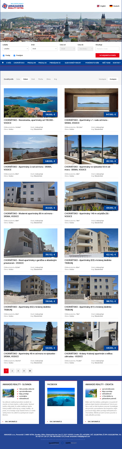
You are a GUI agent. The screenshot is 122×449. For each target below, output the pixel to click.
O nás (8, 63)
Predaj (8, 55)
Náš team (106, 63)
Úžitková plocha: (9, 127)
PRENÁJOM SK (55, 63)
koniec (30, 370)
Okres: (6, 129)
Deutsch (116, 6)
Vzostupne (102, 79)
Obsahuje (99, 45)
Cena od (63, 45)
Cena (18, 79)
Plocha (40, 79)
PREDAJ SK (42, 63)
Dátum (25, 79)
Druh (33, 79)
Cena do (80, 45)
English (103, 6)
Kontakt (117, 63)
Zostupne (113, 79)
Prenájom (19, 55)
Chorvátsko (19, 63)
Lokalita (5, 45)
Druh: (32, 127)
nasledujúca (24, 370)
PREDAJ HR (32, 63)
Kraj (55, 79)
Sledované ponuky (73, 63)
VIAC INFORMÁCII (11, 422)
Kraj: (32, 129)
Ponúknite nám (92, 63)
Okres (48, 79)
